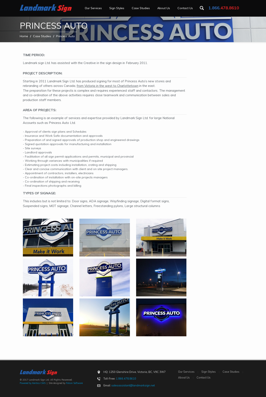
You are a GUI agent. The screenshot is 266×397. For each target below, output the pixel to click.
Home (24, 36)
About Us (163, 8)
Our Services (93, 8)
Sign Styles (116, 8)
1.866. (223, 7)
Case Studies (141, 8)
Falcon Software (74, 383)
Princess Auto (65, 36)
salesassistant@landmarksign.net (133, 385)
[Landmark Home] (46, 7)
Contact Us (185, 8)
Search (202, 8)
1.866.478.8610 (126, 378)
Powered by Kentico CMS (33, 383)
